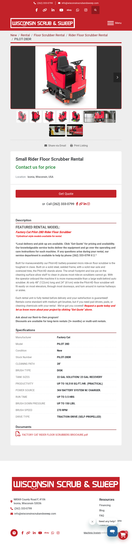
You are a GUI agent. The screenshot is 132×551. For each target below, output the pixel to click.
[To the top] (14, 532)
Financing (105, 505)
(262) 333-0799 (45, 3)
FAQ (101, 515)
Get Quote (66, 194)
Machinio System (92, 532)
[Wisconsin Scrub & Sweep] (66, 483)
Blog (101, 510)
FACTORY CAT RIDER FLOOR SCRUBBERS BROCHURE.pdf (55, 434)
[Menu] (110, 23)
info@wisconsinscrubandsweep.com (80, 3)
